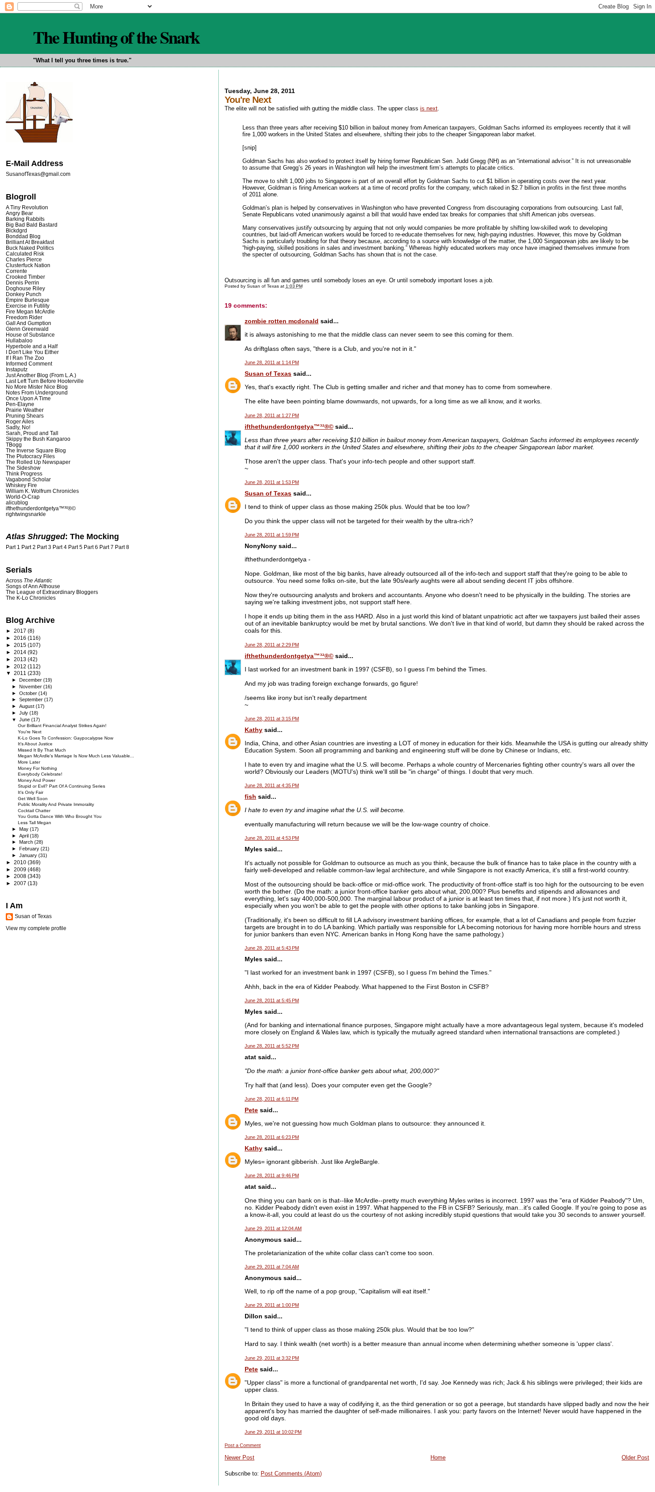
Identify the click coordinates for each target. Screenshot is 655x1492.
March (26, 842)
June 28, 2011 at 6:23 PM (272, 1137)
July (24, 713)
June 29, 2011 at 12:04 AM (273, 1228)
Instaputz (17, 369)
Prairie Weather (25, 410)
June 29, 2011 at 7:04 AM (272, 1266)
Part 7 (106, 547)
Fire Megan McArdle (30, 311)
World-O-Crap (23, 497)
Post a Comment (243, 1445)
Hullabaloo (19, 340)
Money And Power (36, 780)
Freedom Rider (24, 317)
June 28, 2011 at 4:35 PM (272, 785)
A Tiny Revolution (27, 207)
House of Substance (30, 334)
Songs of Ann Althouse (33, 586)
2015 (21, 645)
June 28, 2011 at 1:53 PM (272, 482)
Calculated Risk (25, 253)
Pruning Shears (25, 416)
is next (429, 108)
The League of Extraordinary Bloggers (52, 592)
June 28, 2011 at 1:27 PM (272, 415)
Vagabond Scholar (28, 479)
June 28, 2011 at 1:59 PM (272, 534)
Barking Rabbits (25, 219)
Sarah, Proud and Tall (32, 433)
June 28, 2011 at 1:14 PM (272, 362)
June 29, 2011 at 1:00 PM (272, 1305)
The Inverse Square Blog (36, 450)
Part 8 (122, 547)
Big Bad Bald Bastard (31, 225)
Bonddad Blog (23, 236)
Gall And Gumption (28, 323)
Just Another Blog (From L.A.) (41, 375)
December (31, 680)
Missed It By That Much (42, 750)
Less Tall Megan (34, 822)
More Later (29, 762)
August (27, 706)
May (24, 829)
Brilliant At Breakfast (30, 242)
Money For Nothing (37, 768)
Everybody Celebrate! (40, 774)
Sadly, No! (18, 427)
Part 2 (28, 547)
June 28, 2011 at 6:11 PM (272, 1099)
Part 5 (75, 547)
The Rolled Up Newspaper (38, 462)
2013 (21, 659)
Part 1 (13, 547)
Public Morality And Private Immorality (56, 804)
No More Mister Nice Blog (37, 387)
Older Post (635, 1457)
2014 (21, 652)
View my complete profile (36, 928)
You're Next (29, 731)
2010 (21, 862)
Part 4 (60, 547)
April (24, 835)
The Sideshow (23, 468)
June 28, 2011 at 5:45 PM (272, 1000)
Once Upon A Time (28, 398)
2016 (21, 638)
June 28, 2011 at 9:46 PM (272, 1175)
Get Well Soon (33, 798)
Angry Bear (19, 213)
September (31, 699)
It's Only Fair (30, 792)
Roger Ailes (20, 421)
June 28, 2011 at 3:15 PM (272, 718)
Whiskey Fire (21, 485)
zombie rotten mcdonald (282, 321)
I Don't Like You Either (32, 352)
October (28, 693)
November (31, 686)
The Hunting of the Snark (116, 36)
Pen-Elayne (20, 404)
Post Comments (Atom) (291, 1473)
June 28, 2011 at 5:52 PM (272, 1046)
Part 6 (91, 547)
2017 (21, 631)
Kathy (253, 729)
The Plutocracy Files (30, 456)
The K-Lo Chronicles (31, 598)
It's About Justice (35, 743)
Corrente (16, 271)
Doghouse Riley (25, 288)
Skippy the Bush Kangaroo (38, 439)
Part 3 (44, 547)
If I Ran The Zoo (25, 358)
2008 (21, 876)
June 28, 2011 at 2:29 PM (272, 644)
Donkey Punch (23, 294)
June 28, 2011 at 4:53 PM (272, 838)
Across (29, 580)
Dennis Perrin (22, 282)
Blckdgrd (16, 230)
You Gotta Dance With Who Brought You (60, 816)
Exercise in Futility (27, 306)
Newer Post (239, 1457)
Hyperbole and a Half (31, 346)
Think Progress (24, 473)
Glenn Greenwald (27, 329)
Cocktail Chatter (34, 810)
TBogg (14, 444)
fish (250, 796)
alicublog (17, 502)
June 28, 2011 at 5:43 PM (272, 948)
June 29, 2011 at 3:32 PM (272, 1358)
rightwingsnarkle (26, 514)
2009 (21, 869)
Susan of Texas (268, 373)
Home (438, 1457)
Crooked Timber (25, 277)
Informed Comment (29, 363)
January (28, 855)
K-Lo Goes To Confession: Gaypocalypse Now (65, 738)
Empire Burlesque (27, 300)
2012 (21, 666)
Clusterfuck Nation (28, 265)
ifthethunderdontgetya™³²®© (289, 426)
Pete (251, 1110)
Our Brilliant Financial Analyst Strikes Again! (62, 725)
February (30, 848)
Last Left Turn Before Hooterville (45, 381)
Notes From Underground (37, 392)
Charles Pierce (24, 259)
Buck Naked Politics (30, 248)
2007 (21, 883)
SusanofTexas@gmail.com (38, 174)
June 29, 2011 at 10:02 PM (273, 1432)
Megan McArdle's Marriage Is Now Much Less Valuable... (76, 755)
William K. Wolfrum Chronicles (42, 491)
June (25, 719)
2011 (21, 673)
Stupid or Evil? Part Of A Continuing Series (61, 786)
